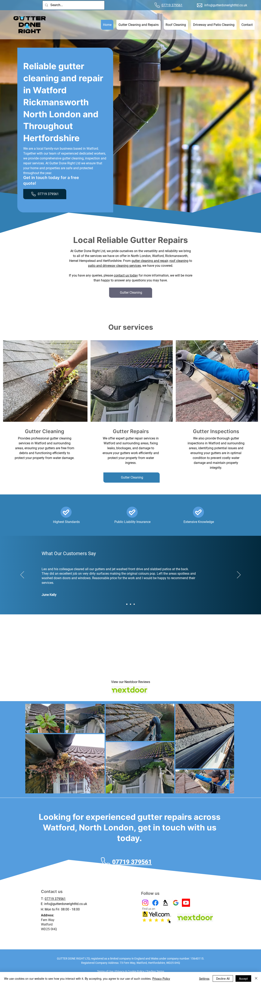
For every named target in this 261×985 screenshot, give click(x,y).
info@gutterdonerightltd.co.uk (225, 5)
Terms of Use (105, 971)
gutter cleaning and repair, (150, 261)
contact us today (126, 275)
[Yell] (165, 903)
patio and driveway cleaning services (114, 266)
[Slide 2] (130, 604)
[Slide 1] (126, 604)
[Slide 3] (134, 604)
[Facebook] (155, 903)
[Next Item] (227, 749)
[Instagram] (145, 903)
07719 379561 (55, 899)
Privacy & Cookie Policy (129, 971)
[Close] (256, 978)
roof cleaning (178, 261)
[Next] (239, 575)
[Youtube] (186, 903)
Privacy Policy (161, 978)
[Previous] (22, 575)
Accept (243, 978)
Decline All (223, 978)
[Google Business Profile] (176, 903)
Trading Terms (155, 971)
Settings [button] (204, 978)
